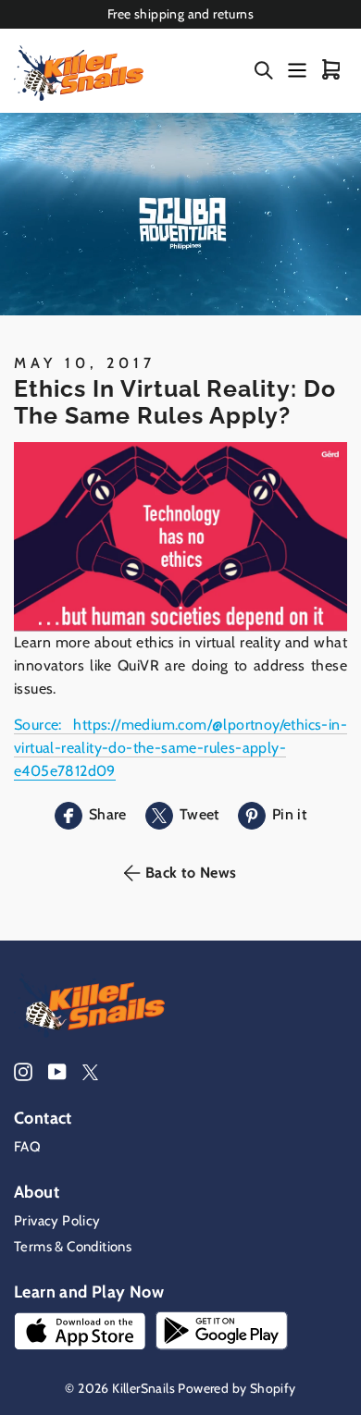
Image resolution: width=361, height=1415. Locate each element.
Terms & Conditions (72, 1246)
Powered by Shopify (236, 1388)
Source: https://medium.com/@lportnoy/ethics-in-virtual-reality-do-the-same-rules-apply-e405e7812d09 (180, 748)
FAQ (27, 1146)
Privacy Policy (57, 1220)
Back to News (190, 872)
